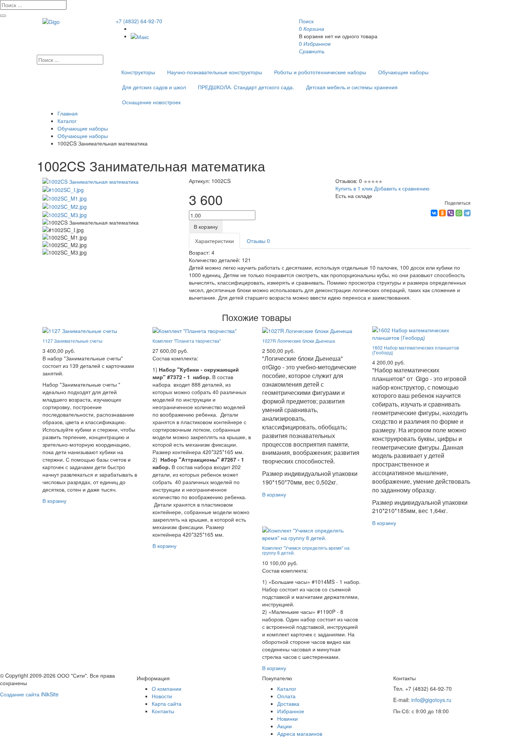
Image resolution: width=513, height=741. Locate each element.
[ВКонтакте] (434, 213)
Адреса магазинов (299, 733)
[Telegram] (467, 213)
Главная (67, 113)
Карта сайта (166, 703)
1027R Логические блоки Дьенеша (298, 341)
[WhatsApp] (459, 213)
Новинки (287, 718)
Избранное (290, 711)
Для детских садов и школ (154, 87)
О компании (166, 688)
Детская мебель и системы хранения (352, 87)
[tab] (214, 241)
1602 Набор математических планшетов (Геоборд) (415, 350)
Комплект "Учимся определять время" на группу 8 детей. (306, 550)
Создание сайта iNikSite (29, 694)
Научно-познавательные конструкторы (214, 72)
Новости (162, 696)
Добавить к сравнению (402, 188)
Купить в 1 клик (354, 188)
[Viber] (450, 213)
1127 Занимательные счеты (72, 341)
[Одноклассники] (442, 213)
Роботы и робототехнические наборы (320, 72)
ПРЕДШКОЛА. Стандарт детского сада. (246, 87)
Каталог (67, 120)
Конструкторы (138, 72)
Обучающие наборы (403, 72)
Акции (284, 726)
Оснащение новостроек (151, 102)
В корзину (206, 226)
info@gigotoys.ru (431, 700)
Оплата (286, 696)
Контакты (163, 711)
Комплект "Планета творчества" (186, 341)
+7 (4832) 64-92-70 (139, 21)
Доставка (288, 703)
